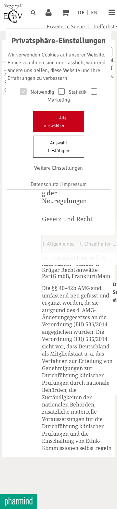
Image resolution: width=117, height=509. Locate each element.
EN (94, 12)
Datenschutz (44, 184)
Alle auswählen (55, 121)
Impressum (74, 184)
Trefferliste (105, 26)
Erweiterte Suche (66, 26)
